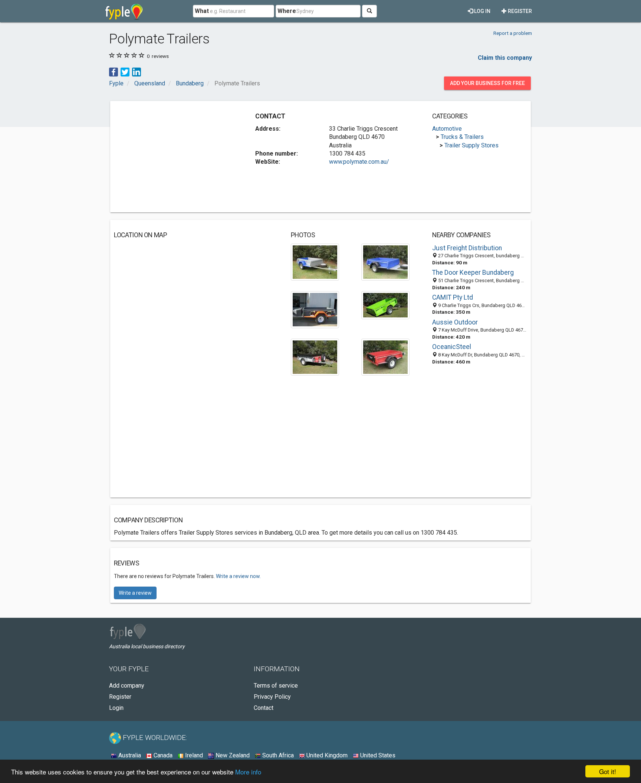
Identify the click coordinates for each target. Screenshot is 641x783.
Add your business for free (487, 83)
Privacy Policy (272, 696)
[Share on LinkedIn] (136, 71)
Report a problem (512, 33)
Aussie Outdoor (455, 322)
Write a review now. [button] (238, 576)
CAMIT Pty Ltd (452, 297)
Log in (481, 11)
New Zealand (232, 755)
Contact (263, 707)
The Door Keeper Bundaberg (473, 272)
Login (116, 707)
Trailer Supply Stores (471, 145)
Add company (126, 685)
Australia (129, 755)
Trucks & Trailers (462, 136)
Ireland (193, 755)
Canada (162, 755)
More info (248, 771)
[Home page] (124, 11)
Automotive (447, 128)
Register (519, 11)
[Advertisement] (176, 157)
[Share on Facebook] (113, 71)
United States (377, 755)
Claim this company (505, 57)
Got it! (607, 771)
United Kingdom (326, 755)
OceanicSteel (451, 346)
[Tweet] (125, 71)
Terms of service (276, 685)
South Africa (277, 755)
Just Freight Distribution (467, 248)
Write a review (135, 593)
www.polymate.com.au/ (359, 161)
